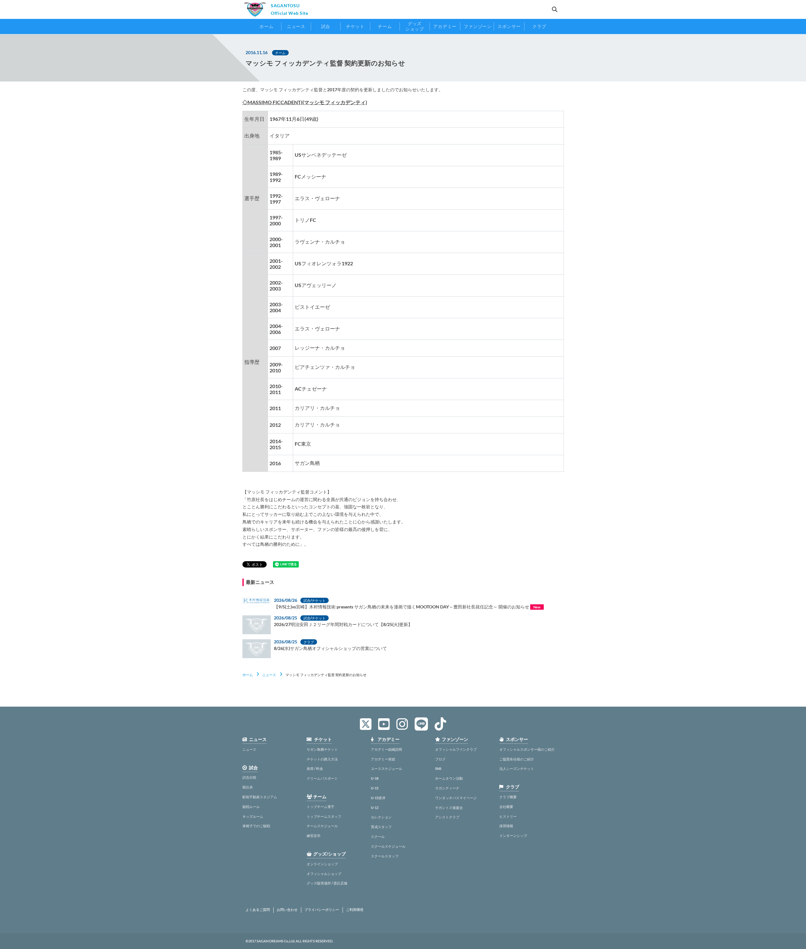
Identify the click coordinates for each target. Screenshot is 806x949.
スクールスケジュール (388, 846)
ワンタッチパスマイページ (456, 798)
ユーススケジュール (386, 768)
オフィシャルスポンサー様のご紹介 (527, 749)
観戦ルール (251, 807)
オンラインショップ (322, 864)
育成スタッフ (381, 827)
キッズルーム (252, 816)
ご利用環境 (354, 910)
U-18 (374, 778)
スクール (378, 836)
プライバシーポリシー (321, 910)
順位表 (247, 787)
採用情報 (506, 826)
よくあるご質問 (258, 910)
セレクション (381, 817)
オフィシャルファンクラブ (456, 749)
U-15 (374, 788)
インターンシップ (513, 835)
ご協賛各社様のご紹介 (516, 759)
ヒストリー (508, 816)
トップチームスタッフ (324, 816)
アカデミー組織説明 (386, 749)
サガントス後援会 (449, 807)
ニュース (269, 675)
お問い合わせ (287, 910)
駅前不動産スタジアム (259, 797)
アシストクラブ (447, 817)
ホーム (247, 675)
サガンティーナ (447, 788)
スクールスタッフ (385, 856)
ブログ (440, 759)
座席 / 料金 (315, 768)
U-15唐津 (378, 798)
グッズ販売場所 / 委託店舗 (327, 883)
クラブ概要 (508, 797)
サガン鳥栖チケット (322, 749)
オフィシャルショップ (324, 874)
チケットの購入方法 (322, 759)
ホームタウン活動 (449, 778)
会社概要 (506, 807)
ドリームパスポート (322, 778)
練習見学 (314, 835)
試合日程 (249, 777)
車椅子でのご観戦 (256, 826)
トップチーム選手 (320, 807)
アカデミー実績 (383, 759)
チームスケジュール (322, 826)
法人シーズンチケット (516, 768)
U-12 (374, 807)
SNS (438, 768)
